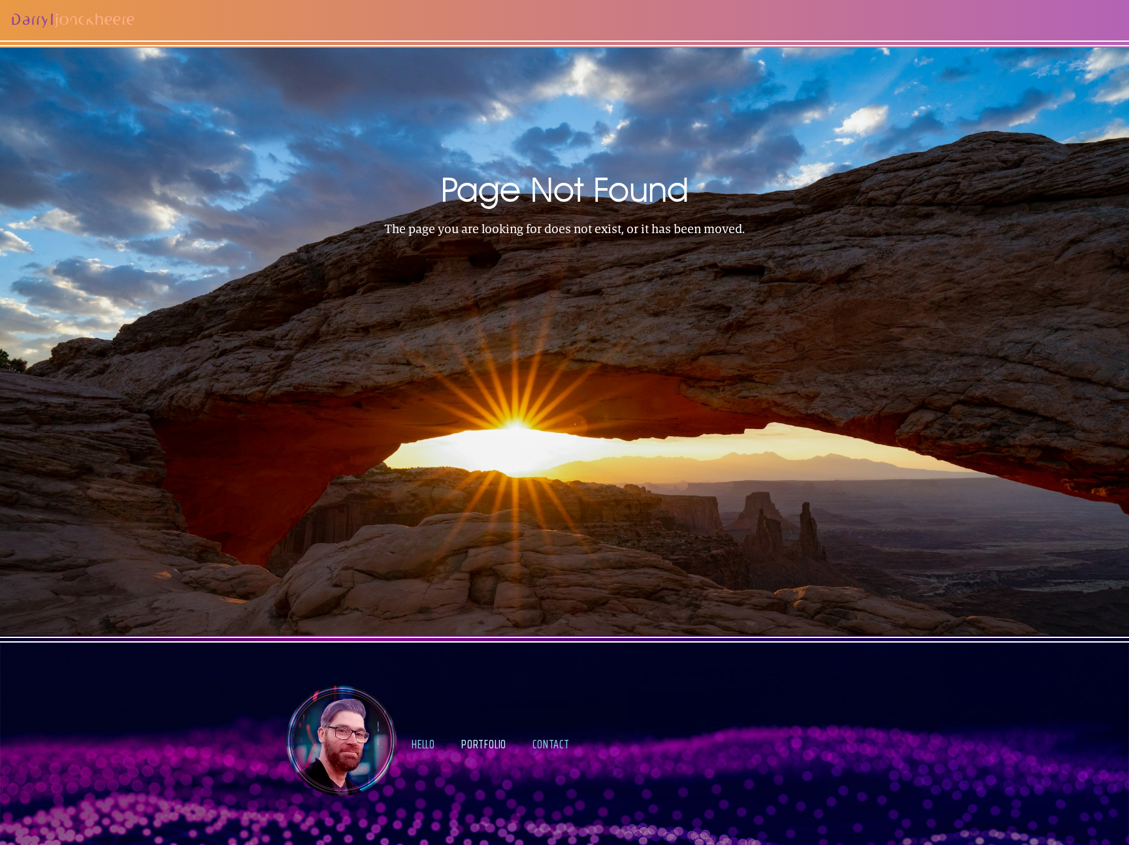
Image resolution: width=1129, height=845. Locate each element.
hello (423, 744)
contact (551, 744)
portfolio (483, 744)
